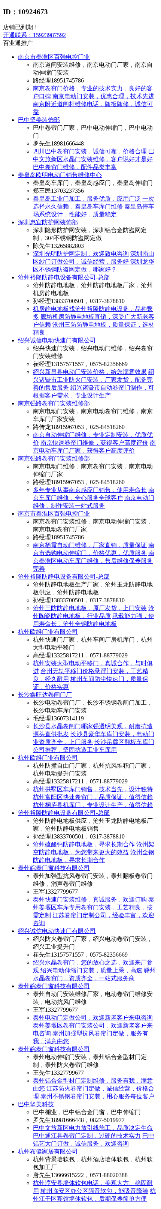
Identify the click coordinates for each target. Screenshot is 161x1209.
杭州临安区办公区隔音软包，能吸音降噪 (94, 1191)
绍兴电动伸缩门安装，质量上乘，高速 (91, 970)
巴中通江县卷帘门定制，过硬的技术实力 (87, 1135)
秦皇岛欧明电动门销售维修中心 (60, 175)
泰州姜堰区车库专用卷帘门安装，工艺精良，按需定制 (93, 907)
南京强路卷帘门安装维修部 (54, 403)
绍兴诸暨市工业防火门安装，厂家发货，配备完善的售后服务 (93, 380)
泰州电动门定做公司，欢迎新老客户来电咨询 (93, 1017)
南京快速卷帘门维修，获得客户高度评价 (94, 443)
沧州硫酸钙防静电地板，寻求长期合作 (84, 844)
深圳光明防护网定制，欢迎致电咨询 (81, 253)
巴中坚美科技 (36, 1104)
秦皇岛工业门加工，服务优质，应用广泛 (87, 198)
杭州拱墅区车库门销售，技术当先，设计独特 (93, 789)
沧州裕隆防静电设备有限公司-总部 (64, 277)
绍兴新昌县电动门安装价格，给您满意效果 (90, 372)
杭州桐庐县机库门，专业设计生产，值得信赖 (93, 805)
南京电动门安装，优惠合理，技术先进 (103, 96)
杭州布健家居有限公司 (48, 1151)
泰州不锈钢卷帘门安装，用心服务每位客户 (97, 1096)
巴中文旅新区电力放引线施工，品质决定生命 (93, 1128)
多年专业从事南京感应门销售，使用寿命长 (90, 490)
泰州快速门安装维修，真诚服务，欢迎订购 (90, 899)
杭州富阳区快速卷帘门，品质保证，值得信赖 (93, 797)
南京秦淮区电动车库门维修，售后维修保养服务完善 (93, 561)
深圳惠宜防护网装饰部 (48, 222)
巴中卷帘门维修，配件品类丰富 (75, 167)
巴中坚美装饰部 (39, 120)
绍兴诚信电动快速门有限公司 (57, 340)
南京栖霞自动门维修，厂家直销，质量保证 (90, 545)
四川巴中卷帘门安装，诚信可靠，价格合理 (90, 151)
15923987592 (34, 35)
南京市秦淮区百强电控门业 (54, 57)
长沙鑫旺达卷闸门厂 (45, 695)
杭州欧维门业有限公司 (48, 631)
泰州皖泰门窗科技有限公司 (54, 868)
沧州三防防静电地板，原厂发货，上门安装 (90, 608)
